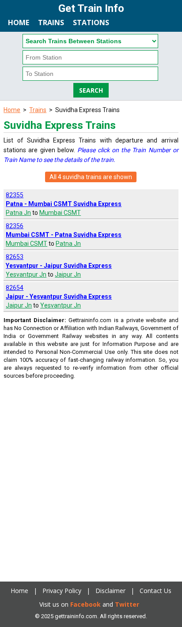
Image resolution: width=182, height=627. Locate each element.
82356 (14, 225)
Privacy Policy (61, 590)
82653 (14, 256)
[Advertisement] (91, 480)
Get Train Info (91, 8)
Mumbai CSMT (60, 212)
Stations (91, 22)
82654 (14, 287)
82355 (14, 195)
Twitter (127, 604)
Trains (51, 22)
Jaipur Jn (68, 274)
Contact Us (155, 590)
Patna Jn (18, 212)
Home (18, 22)
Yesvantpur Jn (26, 274)
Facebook (85, 604)
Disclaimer (110, 590)
